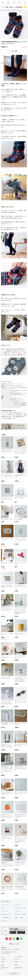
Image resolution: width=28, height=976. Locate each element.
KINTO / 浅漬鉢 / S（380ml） (7, 519)
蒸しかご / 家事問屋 (19, 519)
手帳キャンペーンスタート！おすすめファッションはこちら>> (12, 10)
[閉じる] (17, 973)
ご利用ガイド (3, 959)
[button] (2, 26)
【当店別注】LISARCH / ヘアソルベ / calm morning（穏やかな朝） (21, 768)
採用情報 (16, 965)
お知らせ (2, 956)
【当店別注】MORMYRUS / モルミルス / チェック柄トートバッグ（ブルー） (20, 864)
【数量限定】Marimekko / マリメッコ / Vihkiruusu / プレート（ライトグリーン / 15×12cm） (21, 888)
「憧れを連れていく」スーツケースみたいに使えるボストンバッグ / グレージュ (7, 609)
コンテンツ (14, 3)
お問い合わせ (17, 959)
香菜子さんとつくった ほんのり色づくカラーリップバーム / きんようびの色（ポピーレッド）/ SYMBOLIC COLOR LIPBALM (21, 839)
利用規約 (16, 961)
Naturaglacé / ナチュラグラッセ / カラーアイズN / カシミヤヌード (7, 838)
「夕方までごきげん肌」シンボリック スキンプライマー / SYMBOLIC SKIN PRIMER (7, 702)
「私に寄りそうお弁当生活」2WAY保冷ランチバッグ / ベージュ (7, 587)
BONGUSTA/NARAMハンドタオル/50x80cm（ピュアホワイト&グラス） (21, 816)
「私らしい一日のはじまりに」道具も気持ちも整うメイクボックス (7, 794)
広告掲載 (2, 961)
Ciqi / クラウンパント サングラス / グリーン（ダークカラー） (20, 702)
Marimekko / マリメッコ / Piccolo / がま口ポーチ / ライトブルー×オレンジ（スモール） (7, 816)
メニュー (25, 3)
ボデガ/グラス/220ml (19, 498)
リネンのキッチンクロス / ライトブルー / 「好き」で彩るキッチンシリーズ (20, 540)
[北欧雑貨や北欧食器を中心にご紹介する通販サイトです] (14, 7)
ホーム (3, 3)
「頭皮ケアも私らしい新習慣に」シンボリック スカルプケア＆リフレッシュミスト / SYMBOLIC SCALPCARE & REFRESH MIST (20, 610)
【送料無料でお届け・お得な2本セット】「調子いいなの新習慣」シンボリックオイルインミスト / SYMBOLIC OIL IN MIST (7, 769)
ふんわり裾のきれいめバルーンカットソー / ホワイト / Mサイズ (20, 587)
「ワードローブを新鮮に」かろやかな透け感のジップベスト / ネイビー (21, 475)
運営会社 (2, 965)
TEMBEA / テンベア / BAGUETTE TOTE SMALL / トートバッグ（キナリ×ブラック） (7, 746)
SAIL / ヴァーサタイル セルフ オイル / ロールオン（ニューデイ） (21, 794)
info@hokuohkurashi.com (6, 949)
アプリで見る (13, 973)
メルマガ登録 (14, 51)
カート (20, 3)
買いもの (8, 3)
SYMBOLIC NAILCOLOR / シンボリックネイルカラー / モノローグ (7, 452)
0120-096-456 (16, 949)
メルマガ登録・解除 (18, 956)
